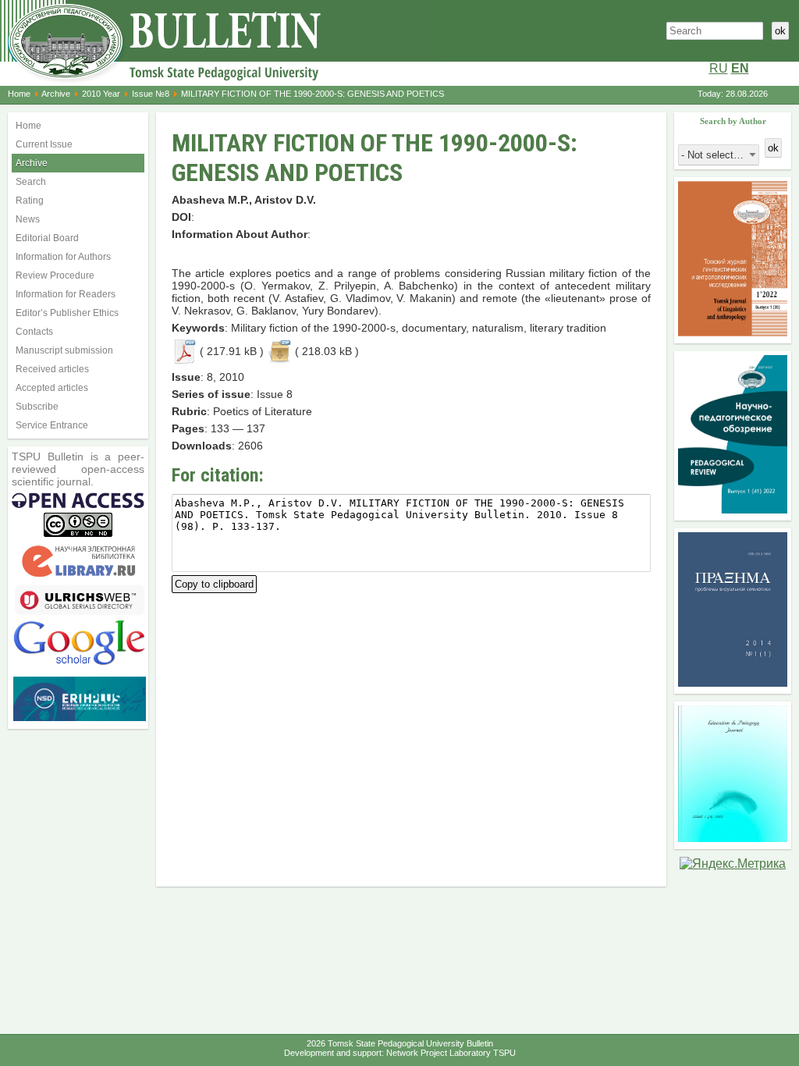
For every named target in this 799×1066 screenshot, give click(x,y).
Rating (30, 200)
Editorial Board (47, 238)
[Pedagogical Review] (732, 509)
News (28, 219)
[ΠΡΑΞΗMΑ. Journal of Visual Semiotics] (732, 682)
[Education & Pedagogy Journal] (732, 837)
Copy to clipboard (214, 582)
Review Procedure (55, 275)
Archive (55, 93)
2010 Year (101, 93)
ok (780, 31)
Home (19, 93)
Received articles (52, 369)
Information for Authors (63, 256)
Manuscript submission (64, 350)
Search (31, 181)
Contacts (34, 331)
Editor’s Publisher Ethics (67, 312)
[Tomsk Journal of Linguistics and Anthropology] (732, 332)
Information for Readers (65, 294)
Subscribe (37, 406)
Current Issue (44, 144)
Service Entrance (52, 425)
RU (718, 68)
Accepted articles (52, 387)
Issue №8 (150, 93)
